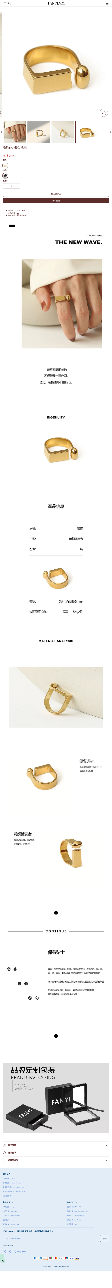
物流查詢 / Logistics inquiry (12, 1220)
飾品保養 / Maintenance (11, 1211)
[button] (5, 3)
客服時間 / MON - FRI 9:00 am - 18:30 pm (80, 1207)
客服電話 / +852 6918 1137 (75, 1216)
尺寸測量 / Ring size (9, 1207)
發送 (105, 1238)
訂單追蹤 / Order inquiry (11, 1216)
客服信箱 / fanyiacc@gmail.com (78, 1211)
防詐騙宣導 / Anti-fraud (11, 1196)
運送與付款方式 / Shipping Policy (14, 1192)
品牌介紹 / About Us (10, 1179)
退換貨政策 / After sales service (13, 1187)
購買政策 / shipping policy (12, 1224)
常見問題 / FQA (72, 1224)
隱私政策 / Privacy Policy (11, 1183)
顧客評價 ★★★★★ (74, 1220)
